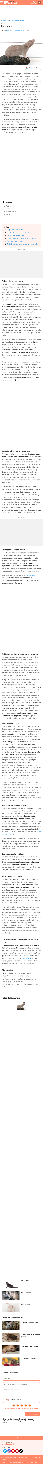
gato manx (27, 958)
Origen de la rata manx (15, 229)
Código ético (33, 1462)
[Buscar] (40, 2)
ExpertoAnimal (5, 20)
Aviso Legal (38, 1457)
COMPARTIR (34, 4)
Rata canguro (26, 1292)
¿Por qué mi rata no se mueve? (29, 1347)
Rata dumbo (25, 1304)
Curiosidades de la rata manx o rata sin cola (22, 244)
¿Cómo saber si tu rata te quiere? (30, 1335)
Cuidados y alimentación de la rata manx (21, 238)
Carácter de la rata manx (15, 235)
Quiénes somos (29, 1457)
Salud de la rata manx (14, 241)
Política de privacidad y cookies (11, 1460)
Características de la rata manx (18, 232)
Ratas (22, 20)
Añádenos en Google (34, 68)
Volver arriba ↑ (21, 1438)
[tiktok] (21, 1451)
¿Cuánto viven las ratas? (30, 1322)
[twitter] (5, 1451)
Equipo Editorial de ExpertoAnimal (15, 31)
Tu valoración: (10, 1409)
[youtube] (13, 1451)
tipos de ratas (30, 575)
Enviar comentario (32, 1414)
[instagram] (9, 1451)
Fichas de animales (15, 20)
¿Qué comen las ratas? (29, 1359)
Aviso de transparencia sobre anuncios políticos (15, 1462)
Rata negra (25, 1280)
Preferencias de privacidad (28, 1460)
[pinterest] (17, 1451)
